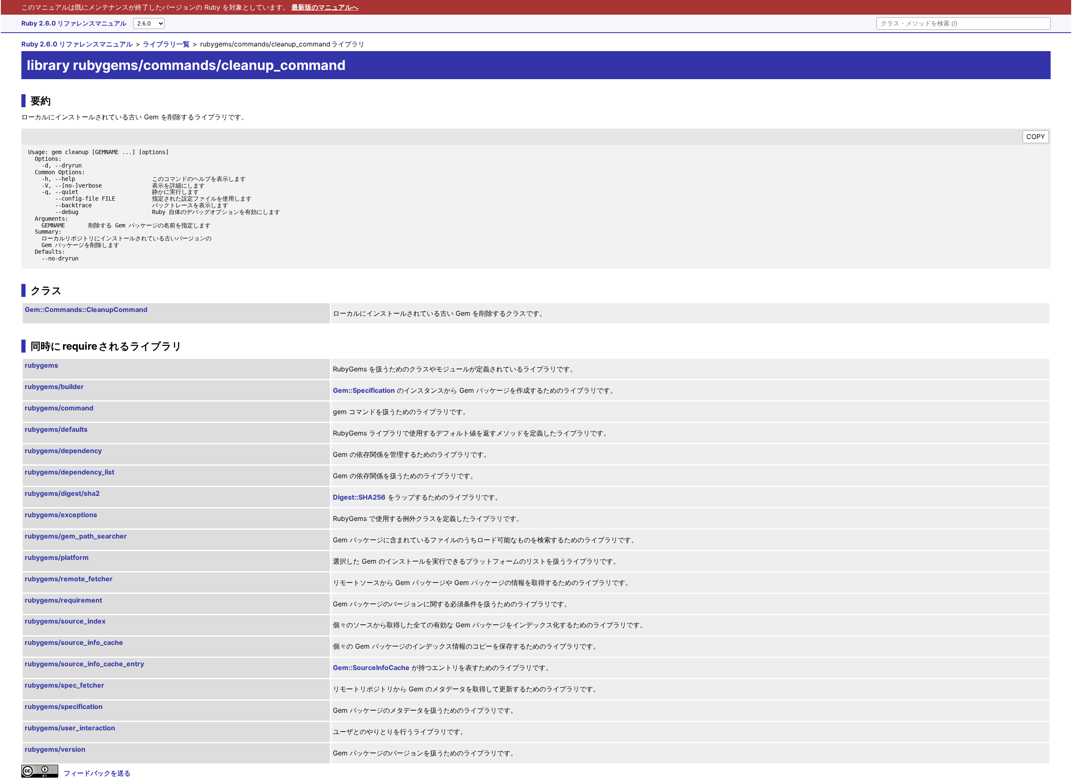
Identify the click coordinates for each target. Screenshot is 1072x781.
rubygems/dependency (63, 450)
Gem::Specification (364, 390)
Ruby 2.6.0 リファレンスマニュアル (73, 23)
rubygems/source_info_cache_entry (84, 664)
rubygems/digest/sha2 (62, 493)
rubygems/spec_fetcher (64, 685)
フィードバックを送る (97, 773)
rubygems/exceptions (61, 514)
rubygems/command (59, 408)
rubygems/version (55, 749)
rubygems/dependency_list (69, 472)
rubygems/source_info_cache (74, 642)
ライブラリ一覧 (166, 44)
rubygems (41, 365)
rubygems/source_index (65, 621)
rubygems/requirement (63, 600)
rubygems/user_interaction (70, 728)
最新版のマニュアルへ (324, 7)
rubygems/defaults (56, 429)
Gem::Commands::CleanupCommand (86, 309)
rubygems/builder (54, 386)
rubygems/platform (57, 557)
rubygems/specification (64, 706)
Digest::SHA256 (359, 497)
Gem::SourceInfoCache (371, 667)
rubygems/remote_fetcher (69, 579)
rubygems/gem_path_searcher (76, 536)
